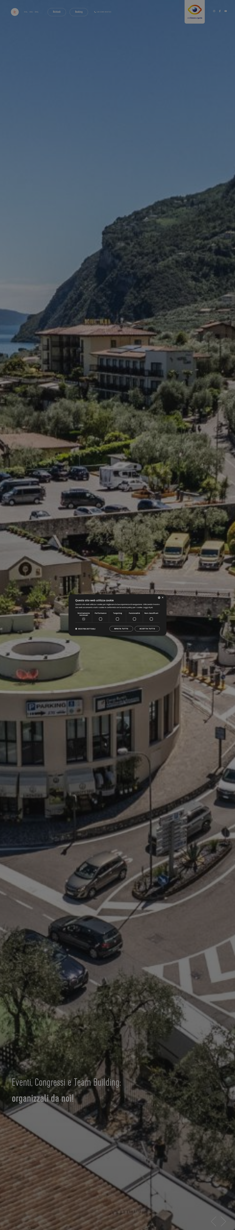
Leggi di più (148, 607)
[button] (85, 628)
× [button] (162, 597)
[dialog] (117, 615)
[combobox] (159, 597)
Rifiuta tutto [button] (121, 628)
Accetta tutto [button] (147, 628)
